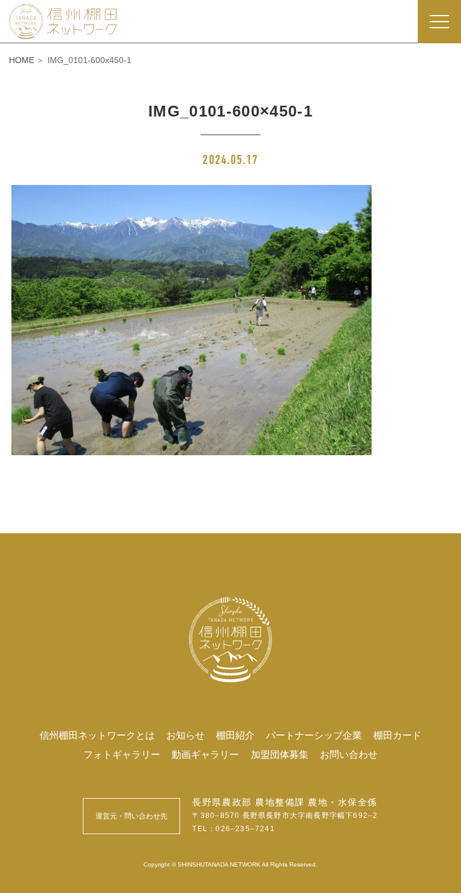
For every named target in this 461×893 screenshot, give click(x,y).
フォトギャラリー (121, 754)
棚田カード (397, 735)
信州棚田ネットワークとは (97, 735)
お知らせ (185, 735)
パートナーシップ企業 (314, 735)
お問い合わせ (349, 754)
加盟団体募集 (280, 754)
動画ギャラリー (205, 754)
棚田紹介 (235, 735)
